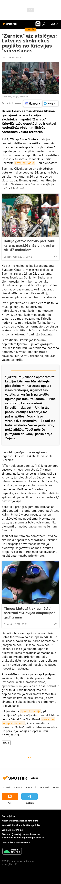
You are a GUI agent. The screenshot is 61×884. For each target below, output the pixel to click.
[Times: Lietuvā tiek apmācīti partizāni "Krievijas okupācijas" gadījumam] (30, 582)
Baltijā (18, 787)
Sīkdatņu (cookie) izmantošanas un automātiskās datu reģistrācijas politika (23, 836)
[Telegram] (50, 103)
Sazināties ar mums (12, 829)
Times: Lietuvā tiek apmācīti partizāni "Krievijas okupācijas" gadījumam (29, 612)
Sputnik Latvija (30, 711)
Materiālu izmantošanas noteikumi (20, 820)
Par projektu (8, 816)
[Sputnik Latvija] (10, 25)
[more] (55, 256)
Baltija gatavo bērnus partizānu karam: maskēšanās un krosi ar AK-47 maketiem (29, 245)
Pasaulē (31, 787)
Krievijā (44, 787)
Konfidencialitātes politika (26, 825)
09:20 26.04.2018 (11, 57)
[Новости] (32, 103)
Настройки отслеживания (16, 842)
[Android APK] (12, 851)
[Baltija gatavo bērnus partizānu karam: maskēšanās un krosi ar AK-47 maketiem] (30, 215)
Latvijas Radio (24, 163)
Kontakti (6, 825)
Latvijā (6, 742)
